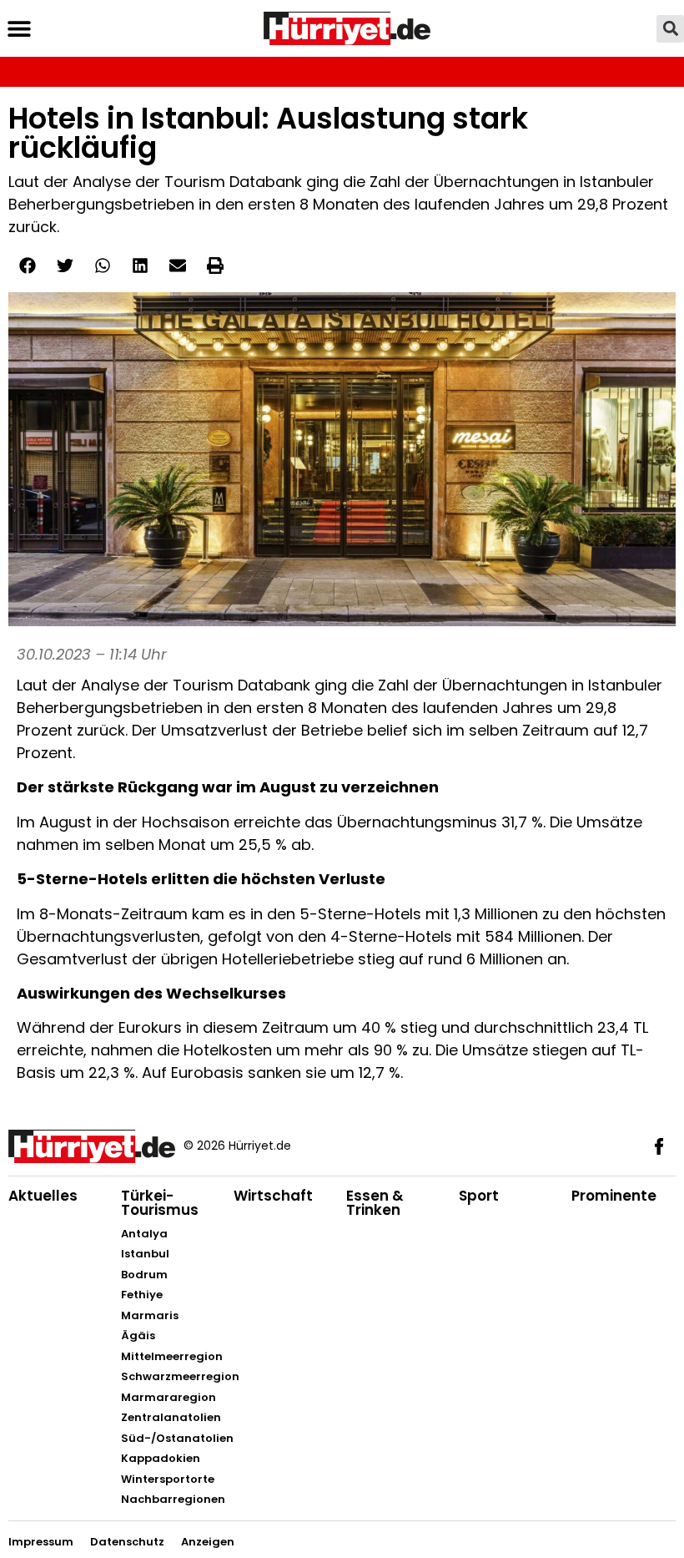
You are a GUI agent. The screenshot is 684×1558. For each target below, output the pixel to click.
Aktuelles (43, 1196)
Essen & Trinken (375, 1203)
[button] (19, 29)
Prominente (613, 1196)
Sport (479, 1196)
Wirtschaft (273, 1196)
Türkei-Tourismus (160, 1203)
